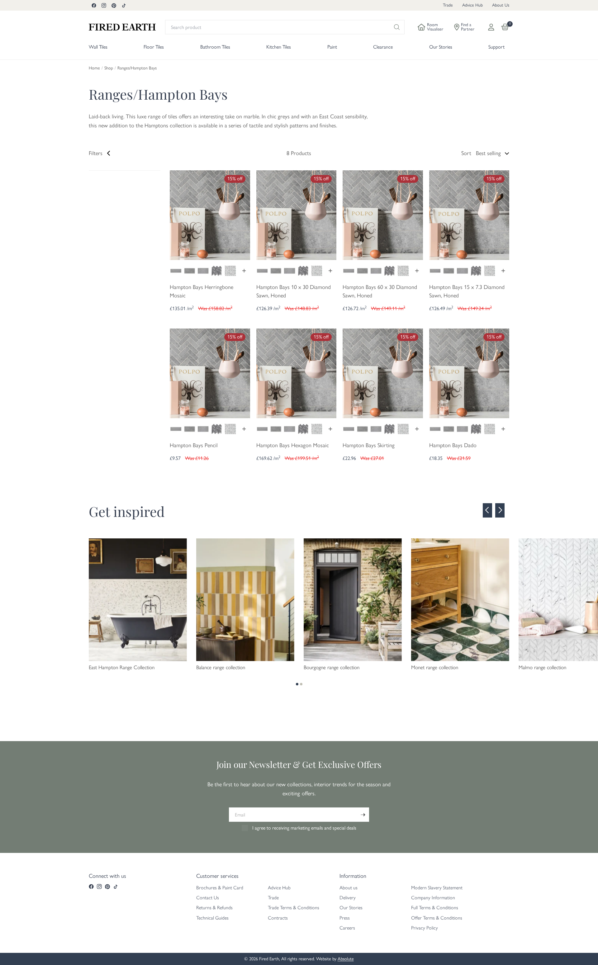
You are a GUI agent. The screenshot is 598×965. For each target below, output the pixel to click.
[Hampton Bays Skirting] (383, 372)
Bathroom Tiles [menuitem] (215, 47)
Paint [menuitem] (332, 47)
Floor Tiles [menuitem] (154, 47)
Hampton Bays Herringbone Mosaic (201, 291)
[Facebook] (94, 5)
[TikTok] (124, 5)
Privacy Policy (424, 928)
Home (94, 68)
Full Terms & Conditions (434, 908)
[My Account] (491, 27)
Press (344, 918)
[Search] (397, 27)
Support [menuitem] (496, 47)
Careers (347, 928)
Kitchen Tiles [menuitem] (278, 47)
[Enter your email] (363, 814)
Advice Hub (472, 5)
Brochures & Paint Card (219, 888)
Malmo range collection (542, 667)
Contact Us (207, 898)
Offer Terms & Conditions (436, 918)
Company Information (433, 898)
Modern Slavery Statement (437, 888)
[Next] (500, 510)
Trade (448, 5)
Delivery (347, 898)
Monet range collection (434, 667)
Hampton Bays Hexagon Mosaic (292, 445)
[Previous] (487, 510)
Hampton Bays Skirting (369, 445)
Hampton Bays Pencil (194, 445)
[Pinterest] (114, 5)
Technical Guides (212, 918)
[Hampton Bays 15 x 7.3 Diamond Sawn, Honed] (469, 214)
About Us (500, 5)
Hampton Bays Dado (453, 445)
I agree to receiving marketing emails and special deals (304, 828)
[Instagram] (104, 5)
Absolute (346, 959)
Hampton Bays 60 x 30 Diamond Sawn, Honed (380, 291)
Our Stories (351, 908)
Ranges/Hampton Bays (137, 68)
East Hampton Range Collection (121, 667)
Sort (466, 153)
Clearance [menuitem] (383, 47)
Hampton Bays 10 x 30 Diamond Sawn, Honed (293, 291)
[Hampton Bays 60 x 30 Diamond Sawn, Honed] (383, 214)
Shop (108, 68)
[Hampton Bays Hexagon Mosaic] (296, 372)
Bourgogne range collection (331, 667)
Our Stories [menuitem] (440, 47)
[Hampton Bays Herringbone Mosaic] (210, 214)
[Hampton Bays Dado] (469, 372)
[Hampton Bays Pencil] (210, 372)
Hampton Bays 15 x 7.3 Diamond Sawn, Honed (467, 291)
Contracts (278, 918)
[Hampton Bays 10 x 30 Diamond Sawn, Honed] (296, 214)
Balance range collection (220, 667)
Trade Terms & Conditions (293, 908)
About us (348, 888)
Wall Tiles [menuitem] (98, 47)
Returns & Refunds (214, 908)
